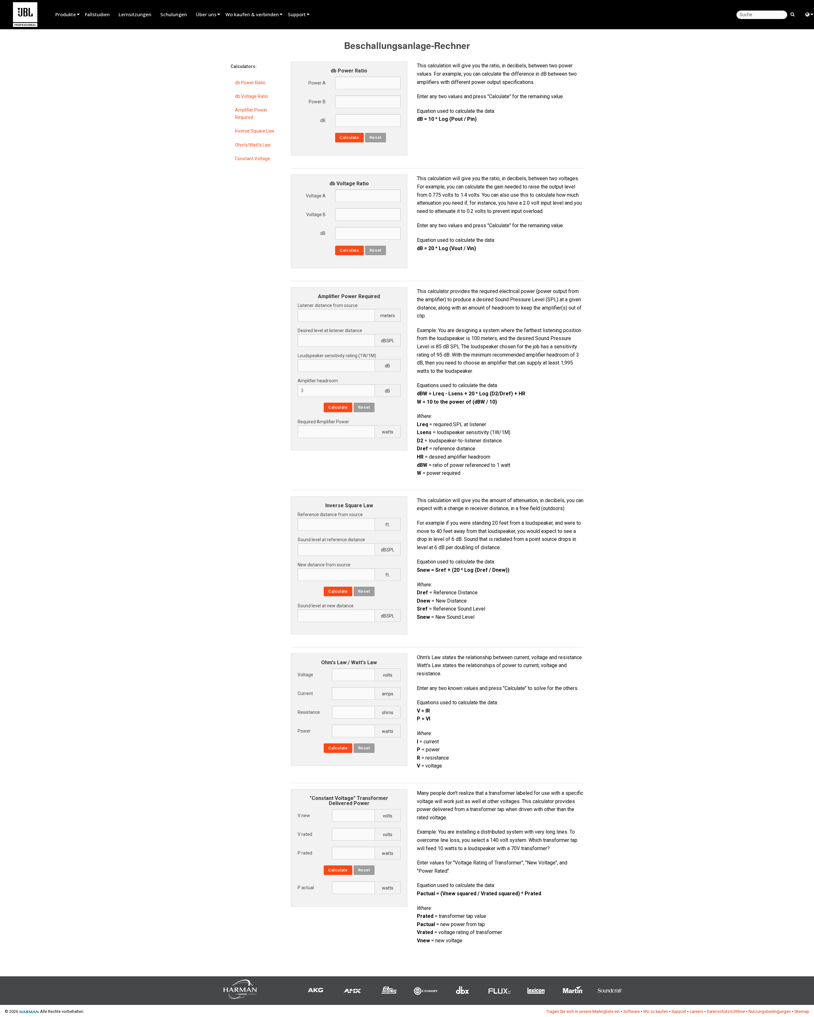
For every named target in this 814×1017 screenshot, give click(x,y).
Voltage (305, 674)
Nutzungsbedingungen (769, 1011)
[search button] (792, 14)
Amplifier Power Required (251, 113)
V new (304, 815)
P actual (306, 887)
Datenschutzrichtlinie (726, 1011)
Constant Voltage (252, 158)
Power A (317, 82)
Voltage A (316, 195)
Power (304, 731)
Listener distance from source (328, 305)
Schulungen (173, 14)
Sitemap (801, 1011)
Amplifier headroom (318, 380)
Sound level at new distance (326, 605)
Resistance (309, 712)
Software (631, 1011)
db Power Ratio (250, 82)
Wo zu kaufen (655, 1011)
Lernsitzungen (135, 14)
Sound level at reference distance (331, 539)
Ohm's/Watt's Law (253, 144)
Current (305, 693)
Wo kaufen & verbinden (252, 14)
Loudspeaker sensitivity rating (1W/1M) (337, 355)
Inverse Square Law (254, 130)
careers (696, 1011)
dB (323, 120)
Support (297, 14)
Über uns (206, 14)
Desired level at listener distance (330, 330)
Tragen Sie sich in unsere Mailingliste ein (583, 1011)
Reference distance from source (330, 514)
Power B (317, 101)
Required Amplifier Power (323, 421)
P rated (305, 853)
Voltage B (316, 214)
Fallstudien (97, 14)
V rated (305, 834)
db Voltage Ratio (251, 96)
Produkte (65, 14)
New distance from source (324, 564)
